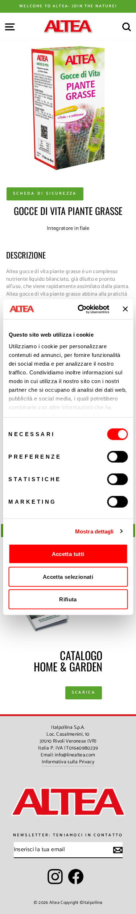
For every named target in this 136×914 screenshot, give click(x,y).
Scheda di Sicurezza (45, 193)
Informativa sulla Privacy (68, 762)
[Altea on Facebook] (75, 876)
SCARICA (83, 692)
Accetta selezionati (68, 576)
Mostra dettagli (94, 531)
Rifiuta (68, 599)
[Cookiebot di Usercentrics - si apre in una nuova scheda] (81, 309)
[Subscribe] (118, 850)
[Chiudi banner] (125, 309)
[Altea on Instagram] (55, 876)
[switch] (117, 457)
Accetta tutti (68, 554)
